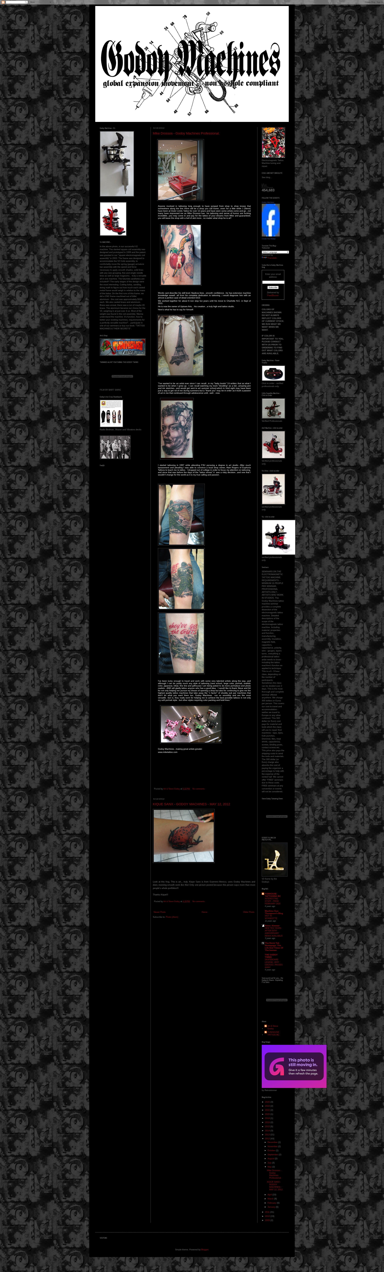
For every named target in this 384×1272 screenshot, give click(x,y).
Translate (272, 258)
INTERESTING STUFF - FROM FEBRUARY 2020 (272, 901)
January (272, 1207)
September (273, 1154)
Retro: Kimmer (272, 925)
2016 (267, 1122)
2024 (267, 1106)
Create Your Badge (269, 239)
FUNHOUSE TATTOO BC (273, 1033)
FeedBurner (273, 295)
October (272, 1150)
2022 (267, 1110)
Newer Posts (160, 912)
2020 (267, 1114)
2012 (267, 1138)
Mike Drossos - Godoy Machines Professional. (186, 133)
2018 (267, 1118)
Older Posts (248, 912)
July (270, 1162)
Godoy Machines (268, 202)
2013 (267, 1134)
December (273, 1142)
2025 (267, 1102)
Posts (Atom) (172, 917)
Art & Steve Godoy (272, 1027)
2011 (267, 1212)
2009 (267, 1220)
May (270, 1167)
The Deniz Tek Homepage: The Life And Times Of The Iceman (274, 946)
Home (204, 912)
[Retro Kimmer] (294, 1087)
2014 (267, 1130)
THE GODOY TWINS (271, 955)
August (271, 1158)
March (271, 1198)
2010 (267, 1216)
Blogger (204, 1249)
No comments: (199, 789)
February (272, 1203)
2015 (267, 1126)
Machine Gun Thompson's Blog (274, 912)
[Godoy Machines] (271, 236)
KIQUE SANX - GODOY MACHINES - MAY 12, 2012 (191, 804)
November (273, 1146)
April (270, 1194)
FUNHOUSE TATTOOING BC (273, 895)
